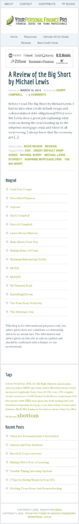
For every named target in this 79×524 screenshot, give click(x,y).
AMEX (26, 387)
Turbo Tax (65, 409)
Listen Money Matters (23, 233)
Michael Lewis (54, 155)
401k (28, 383)
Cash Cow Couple (21, 189)
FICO (74, 396)
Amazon (51, 383)
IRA (46, 401)
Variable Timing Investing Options (31, 471)
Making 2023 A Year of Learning (29, 462)
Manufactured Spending (17, 405)
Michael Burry (31, 155)
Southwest (33, 409)
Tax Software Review (49, 409)
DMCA (58, 509)
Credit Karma (34, 396)
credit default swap (48, 150)
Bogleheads (23, 392)
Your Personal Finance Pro (41, 21)
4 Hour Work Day (15, 383)
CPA (61, 391)
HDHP (21, 401)
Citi (49, 391)
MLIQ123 (15, 277)
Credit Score (49, 396)
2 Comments (37, 94)
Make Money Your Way (24, 242)
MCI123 (14, 268)
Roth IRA (21, 409)
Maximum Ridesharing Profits (28, 259)
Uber (73, 409)
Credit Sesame (64, 396)
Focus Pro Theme (35, 513)
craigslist (68, 392)
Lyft (71, 400)
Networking (54, 405)
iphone (40, 400)
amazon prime (64, 383)
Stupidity (15, 159)
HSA (28, 400)
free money (12, 400)
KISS (51, 400)
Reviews (51, 146)
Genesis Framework (63, 513)
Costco (55, 392)
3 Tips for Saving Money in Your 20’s (32, 480)
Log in (47, 516)
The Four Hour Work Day (26, 303)
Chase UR (41, 392)
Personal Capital (68, 405)
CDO (27, 150)
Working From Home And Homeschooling (36, 488)
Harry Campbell (19, 215)
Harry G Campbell (21, 224)
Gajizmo (15, 207)
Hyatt (34, 401)
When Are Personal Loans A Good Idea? (34, 436)
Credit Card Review (16, 396)
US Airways (11, 416)
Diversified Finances (22, 198)
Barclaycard (11, 392)
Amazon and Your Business (26, 445)
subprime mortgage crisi (43, 159)
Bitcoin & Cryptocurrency (26, 453)
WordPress (35, 516)
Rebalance (10, 409)
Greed (12, 155)
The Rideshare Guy (22, 312)
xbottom (28, 415)
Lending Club (61, 400)
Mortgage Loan (38, 405)
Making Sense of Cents (24, 250)
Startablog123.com (21, 294)
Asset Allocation (52, 387)
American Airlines (14, 388)
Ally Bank (41, 383)
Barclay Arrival (69, 388)
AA (34, 383)
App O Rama (36, 388)
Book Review (33, 146)
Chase (33, 392)
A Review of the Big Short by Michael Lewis (39, 78)
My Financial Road (21, 285)
